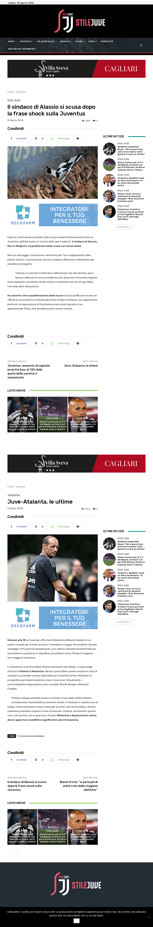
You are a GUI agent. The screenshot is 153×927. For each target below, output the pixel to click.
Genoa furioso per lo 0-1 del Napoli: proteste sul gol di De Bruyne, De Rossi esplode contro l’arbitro (52, 426)
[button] (141, 45)
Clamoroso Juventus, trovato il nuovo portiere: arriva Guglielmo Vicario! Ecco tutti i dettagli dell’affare (131, 214)
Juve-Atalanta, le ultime (81, 365)
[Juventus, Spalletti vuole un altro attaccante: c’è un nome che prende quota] (83, 414)
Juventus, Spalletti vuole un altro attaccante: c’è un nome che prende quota (83, 426)
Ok (76, 920)
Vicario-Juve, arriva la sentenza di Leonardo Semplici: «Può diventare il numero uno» (131, 198)
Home (10, 91)
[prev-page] (9, 438)
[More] (78, 138)
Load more (123, 227)
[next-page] (15, 438)
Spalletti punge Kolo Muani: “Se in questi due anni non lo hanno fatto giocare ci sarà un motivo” (22, 426)
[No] (148, 917)
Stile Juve (21, 91)
